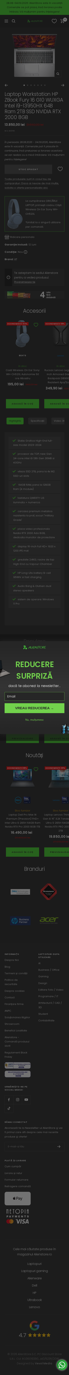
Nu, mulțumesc (34, 719)
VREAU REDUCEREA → (34, 708)
